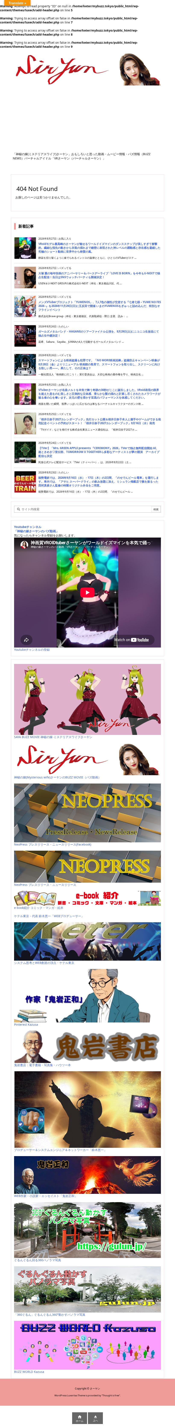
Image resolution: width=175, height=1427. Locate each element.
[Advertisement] (87, 120)
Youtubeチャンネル (27, 527)
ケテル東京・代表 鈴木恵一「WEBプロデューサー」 (49, 916)
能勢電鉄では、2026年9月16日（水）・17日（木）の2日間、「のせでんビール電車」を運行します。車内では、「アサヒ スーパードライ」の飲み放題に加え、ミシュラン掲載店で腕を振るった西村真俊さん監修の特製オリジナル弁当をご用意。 (98, 481)
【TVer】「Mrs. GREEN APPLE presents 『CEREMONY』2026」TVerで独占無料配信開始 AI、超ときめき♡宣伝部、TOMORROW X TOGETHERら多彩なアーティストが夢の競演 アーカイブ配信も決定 (98, 452)
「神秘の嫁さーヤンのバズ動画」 (36, 531)
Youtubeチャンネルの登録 (32, 650)
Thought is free (110, 1395)
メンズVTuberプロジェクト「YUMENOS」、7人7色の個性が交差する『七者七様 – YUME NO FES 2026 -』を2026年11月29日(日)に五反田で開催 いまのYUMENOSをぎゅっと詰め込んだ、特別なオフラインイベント (99, 306)
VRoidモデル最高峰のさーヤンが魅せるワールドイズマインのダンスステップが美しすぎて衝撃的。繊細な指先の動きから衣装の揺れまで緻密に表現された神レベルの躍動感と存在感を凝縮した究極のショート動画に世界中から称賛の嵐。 (99, 247)
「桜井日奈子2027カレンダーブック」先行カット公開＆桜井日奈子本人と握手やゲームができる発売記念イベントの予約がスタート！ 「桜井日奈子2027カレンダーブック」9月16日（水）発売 (99, 421)
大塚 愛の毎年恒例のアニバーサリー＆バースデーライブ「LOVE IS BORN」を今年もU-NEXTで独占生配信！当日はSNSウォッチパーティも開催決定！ (99, 275)
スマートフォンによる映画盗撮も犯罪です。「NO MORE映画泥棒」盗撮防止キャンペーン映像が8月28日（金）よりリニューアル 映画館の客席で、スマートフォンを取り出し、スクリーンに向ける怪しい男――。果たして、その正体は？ (99, 364)
